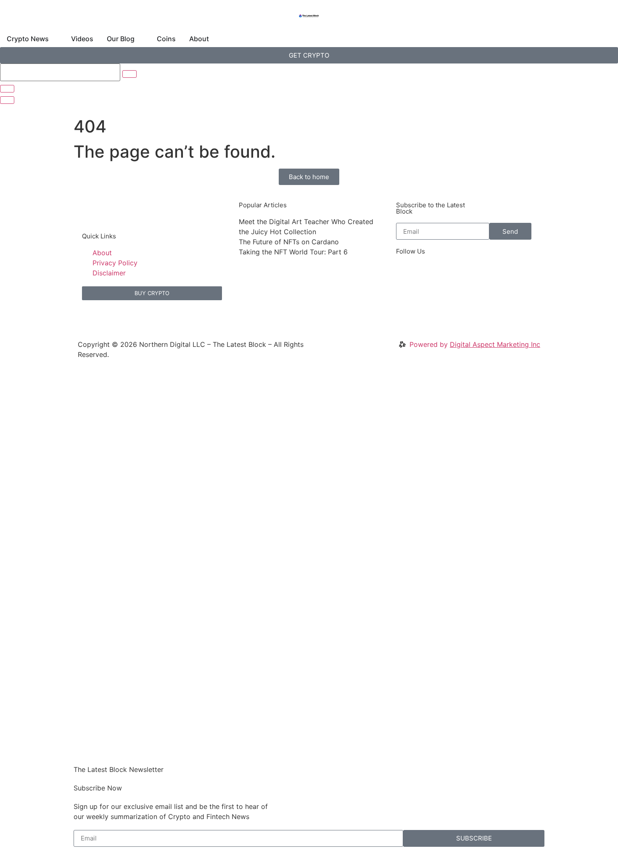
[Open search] (7, 100)
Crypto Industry (106, 602)
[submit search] (129, 74)
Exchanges (100, 619)
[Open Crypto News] (54, 39)
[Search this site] (60, 72)
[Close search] (7, 88)
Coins (93, 517)
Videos (95, 482)
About (94, 534)
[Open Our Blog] (140, 39)
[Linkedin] (406, 296)
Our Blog (97, 500)
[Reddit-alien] (452, 273)
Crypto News (103, 465)
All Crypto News (112, 636)
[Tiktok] (522, 273)
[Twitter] (406, 273)
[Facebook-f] (429, 273)
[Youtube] (499, 273)
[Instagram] (475, 273)
